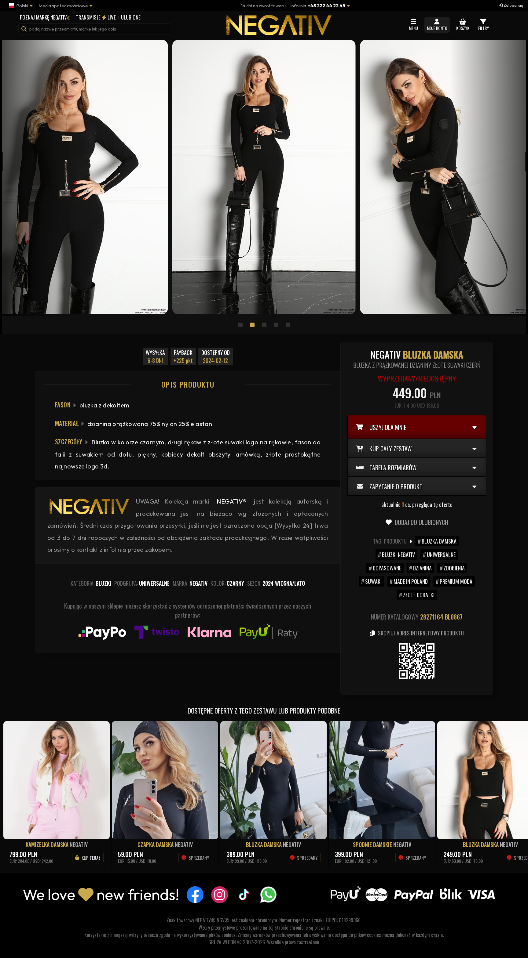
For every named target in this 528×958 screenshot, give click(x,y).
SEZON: (276, 583)
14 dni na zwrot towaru (263, 6)
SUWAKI (373, 581)
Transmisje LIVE (96, 17)
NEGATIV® (231, 501)
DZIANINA (422, 568)
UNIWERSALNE (441, 555)
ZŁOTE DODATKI (419, 595)
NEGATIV (79, 844)
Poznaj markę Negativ (45, 17)
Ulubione (131, 17)
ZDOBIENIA (454, 568)
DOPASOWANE (387, 568)
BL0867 (454, 616)
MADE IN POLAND (411, 581)
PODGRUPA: (142, 583)
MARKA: (190, 583)
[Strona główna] (278, 32)
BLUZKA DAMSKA (439, 541)
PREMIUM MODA (456, 581)
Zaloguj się (513, 5)
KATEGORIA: (91, 583)
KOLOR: (227, 583)
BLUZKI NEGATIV (398, 555)
